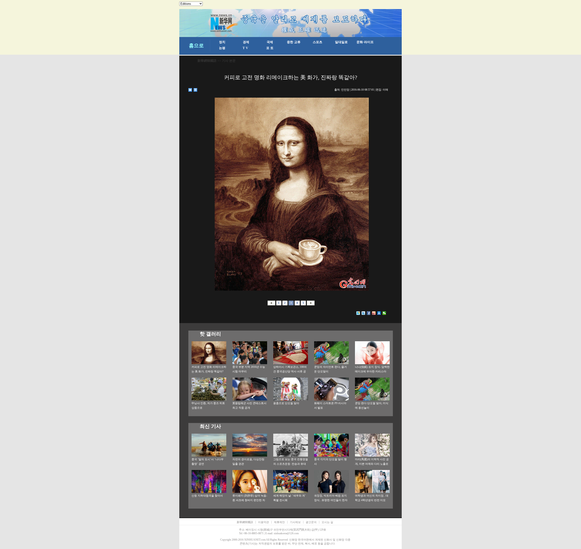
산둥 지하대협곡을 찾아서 (207, 495)
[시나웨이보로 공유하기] (374, 313)
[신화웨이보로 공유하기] (358, 313)
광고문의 (311, 522)
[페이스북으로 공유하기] (369, 313)
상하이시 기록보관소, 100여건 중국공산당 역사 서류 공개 (290, 371)
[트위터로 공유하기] (363, 313)
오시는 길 (327, 522)
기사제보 (295, 522)
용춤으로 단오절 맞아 (286, 403)
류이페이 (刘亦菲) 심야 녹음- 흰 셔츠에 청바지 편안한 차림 (249, 500)
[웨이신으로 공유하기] (384, 313)
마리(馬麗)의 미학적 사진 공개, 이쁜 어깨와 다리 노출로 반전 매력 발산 (372, 464)
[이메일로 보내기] (190, 90)
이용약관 (263, 522)
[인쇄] (195, 90)
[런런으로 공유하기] (379, 313)
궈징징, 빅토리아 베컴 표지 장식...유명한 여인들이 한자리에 (330, 500)
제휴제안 (279, 522)
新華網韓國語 (207, 60)
